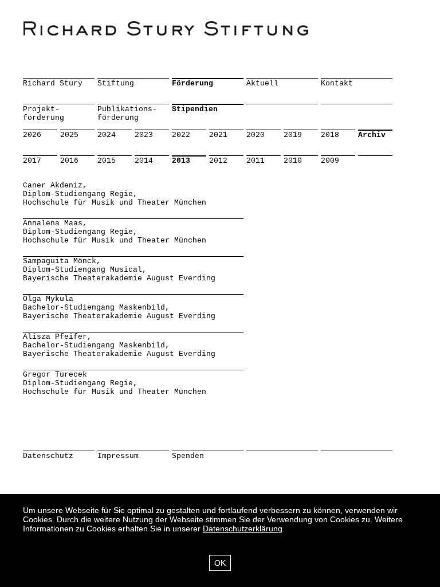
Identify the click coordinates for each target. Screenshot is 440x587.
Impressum (118, 456)
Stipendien (195, 109)
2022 (181, 135)
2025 (69, 135)
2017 (32, 160)
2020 (255, 135)
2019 (293, 135)
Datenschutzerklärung (242, 528)
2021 (218, 135)
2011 (255, 160)
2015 (106, 160)
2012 (218, 160)
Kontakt (337, 83)
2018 (330, 135)
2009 (330, 160)
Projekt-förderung (43, 113)
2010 (293, 160)
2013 (181, 160)
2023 (144, 135)
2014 (144, 160)
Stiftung (115, 83)
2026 (32, 135)
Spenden (188, 456)
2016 (69, 160)
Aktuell (262, 83)
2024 (106, 135)
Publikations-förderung (127, 113)
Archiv (372, 135)
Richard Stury (52, 83)
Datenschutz (48, 456)
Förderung (192, 83)
